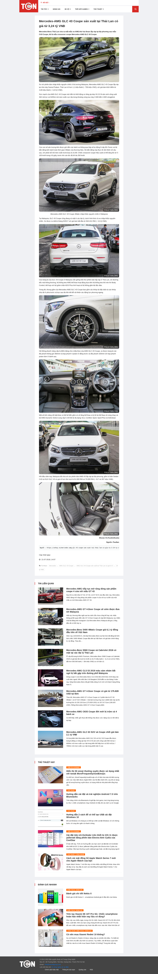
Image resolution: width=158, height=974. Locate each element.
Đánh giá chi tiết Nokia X (79, 893)
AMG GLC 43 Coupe (66, 566)
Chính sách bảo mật (52, 969)
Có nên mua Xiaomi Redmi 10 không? (85, 934)
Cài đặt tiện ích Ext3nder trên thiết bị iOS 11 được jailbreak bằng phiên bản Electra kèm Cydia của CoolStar (92, 837)
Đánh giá (56, 9)
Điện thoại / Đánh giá (74, 889)
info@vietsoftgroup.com (53, 964)
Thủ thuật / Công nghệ (75, 854)
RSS (91, 969)
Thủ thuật (98, 9)
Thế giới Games (81, 9)
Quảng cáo (82, 969)
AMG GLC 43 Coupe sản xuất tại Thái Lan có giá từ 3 (95, 566)
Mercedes (52, 566)
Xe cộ (67, 9)
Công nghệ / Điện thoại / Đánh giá (79, 930)
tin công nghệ (56, 967)
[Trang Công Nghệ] (27, 964)
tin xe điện (65, 967)
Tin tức (44, 9)
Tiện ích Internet (73, 767)
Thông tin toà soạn (68, 969)
